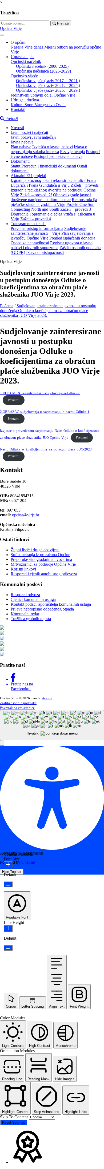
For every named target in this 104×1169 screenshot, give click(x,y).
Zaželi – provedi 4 (35, 219)
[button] (2, 743)
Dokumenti (20, 161)
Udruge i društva (25, 100)
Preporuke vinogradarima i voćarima (41, 559)
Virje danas (34, 47)
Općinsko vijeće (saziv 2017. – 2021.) (48, 80)
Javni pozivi (21, 137)
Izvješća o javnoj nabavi (52, 147)
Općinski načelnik (26, 61)
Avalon (47, 698)
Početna (6, 306)
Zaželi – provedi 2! (36, 195)
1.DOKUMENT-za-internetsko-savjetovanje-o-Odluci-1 (40, 393)
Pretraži (62, 23)
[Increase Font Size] (8, 864)
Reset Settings (13, 1122)
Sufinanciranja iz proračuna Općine (40, 554)
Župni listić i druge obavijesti (35, 550)
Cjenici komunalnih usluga (33, 599)
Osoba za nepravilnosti (30, 243)
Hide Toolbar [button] (11, 872)
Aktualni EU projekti (28, 175)
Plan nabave (21, 147)
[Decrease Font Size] (8, 884)
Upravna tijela (22, 56)
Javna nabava (22, 142)
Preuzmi (13, 400)
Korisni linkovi (23, 569)
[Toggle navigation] (2, 34)
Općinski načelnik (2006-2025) (42, 66)
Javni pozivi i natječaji (29, 132)
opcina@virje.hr (25, 515)
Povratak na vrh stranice (17, 708)
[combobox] (52, 725)
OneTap (28, 862)
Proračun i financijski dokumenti (48, 166)
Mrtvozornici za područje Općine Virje (43, 564)
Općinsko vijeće (24, 76)
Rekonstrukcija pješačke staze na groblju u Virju (54, 202)
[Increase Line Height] (8, 928)
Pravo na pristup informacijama (37, 228)
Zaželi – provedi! (85, 185)
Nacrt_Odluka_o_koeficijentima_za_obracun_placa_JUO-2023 (46, 449)
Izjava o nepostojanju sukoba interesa (49, 149)
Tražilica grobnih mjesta (31, 618)
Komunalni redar (25, 614)
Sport (30, 104)
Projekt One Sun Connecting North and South (52, 207)
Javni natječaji (44, 137)
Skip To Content (14, 1117)
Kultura (18, 104)
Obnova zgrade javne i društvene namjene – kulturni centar (51, 197)
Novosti (17, 127)
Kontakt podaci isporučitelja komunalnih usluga (51, 604)
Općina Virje (11, 28)
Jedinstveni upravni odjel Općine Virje (43, 95)
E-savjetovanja (72, 151)
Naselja (17, 47)
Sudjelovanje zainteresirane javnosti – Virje (48, 231)
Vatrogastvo (45, 104)
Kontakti (18, 109)
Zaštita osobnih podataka (18, 703)
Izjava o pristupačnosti (45, 252)
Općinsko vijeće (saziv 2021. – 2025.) (48, 85)
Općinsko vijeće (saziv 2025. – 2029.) (48, 90)
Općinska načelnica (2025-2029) (43, 71)
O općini (18, 42)
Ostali (61, 104)
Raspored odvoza (25, 594)
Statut (15, 166)
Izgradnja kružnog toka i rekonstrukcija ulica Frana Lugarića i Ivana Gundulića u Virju (53, 182)
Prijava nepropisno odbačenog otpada (42, 609)
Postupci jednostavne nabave (58, 156)
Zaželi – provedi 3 (75, 209)
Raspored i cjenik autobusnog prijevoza (44, 574)
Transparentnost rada (28, 223)
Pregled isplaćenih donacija (72, 238)
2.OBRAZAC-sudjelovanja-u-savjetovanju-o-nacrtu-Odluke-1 (44, 412)
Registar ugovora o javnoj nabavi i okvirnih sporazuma (52, 245)
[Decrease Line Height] (8, 948)
